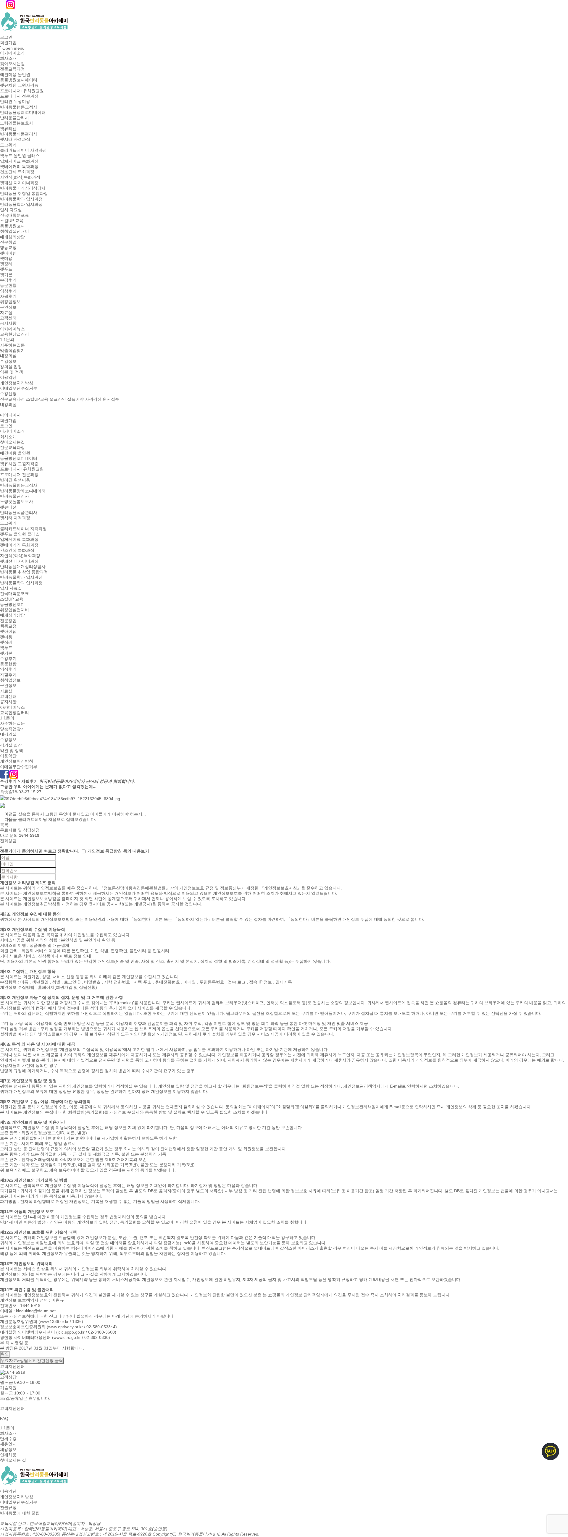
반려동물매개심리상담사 (23, 188)
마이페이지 (10, 415)
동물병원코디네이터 (18, 79)
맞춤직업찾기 (12, 350)
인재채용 (8, 1454)
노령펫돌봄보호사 (16, 123)
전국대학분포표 (14, 215)
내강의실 (8, 356)
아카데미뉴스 (12, 328)
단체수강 (8, 1438)
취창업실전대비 (14, 231)
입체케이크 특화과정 (19, 161)
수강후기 (8, 280)
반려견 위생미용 (15, 101)
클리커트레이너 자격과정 (23, 150)
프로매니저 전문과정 (19, 96)
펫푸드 (6, 269)
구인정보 (8, 307)
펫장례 (6, 263)
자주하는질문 (12, 345)
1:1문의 (7, 339)
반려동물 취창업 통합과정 (24, 193)
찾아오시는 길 (13, 1460)
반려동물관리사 (14, 117)
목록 (4, 824)
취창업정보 (10, 302)
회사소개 (8, 58)
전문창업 (8, 242)
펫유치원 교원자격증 (19, 85)
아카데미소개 (12, 53)
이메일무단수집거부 (18, 388)
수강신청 (8, 393)
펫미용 (6, 258)
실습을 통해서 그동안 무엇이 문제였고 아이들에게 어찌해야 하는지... (82, 814)
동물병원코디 (12, 226)
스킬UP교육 (37, 399)
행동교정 (8, 247)
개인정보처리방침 (16, 383)
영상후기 (8, 291)
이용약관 (8, 377)
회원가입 (8, 43)
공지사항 (8, 323)
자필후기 (8, 296)
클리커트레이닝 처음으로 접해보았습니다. (57, 819)
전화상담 (8, 841)
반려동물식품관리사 (18, 134)
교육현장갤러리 (14, 334)
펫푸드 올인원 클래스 (20, 155)
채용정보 (8, 1449)
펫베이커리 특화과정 (19, 166)
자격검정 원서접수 (102, 399)
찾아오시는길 (12, 63)
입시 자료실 (11, 210)
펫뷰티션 (8, 128)
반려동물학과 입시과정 (21, 199)
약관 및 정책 (11, 372)
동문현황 (8, 285)
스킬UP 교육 (11, 220)
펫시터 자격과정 (15, 139)
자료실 (6, 312)
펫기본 (6, 274)
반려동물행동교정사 (18, 107)
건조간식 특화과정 (17, 171)
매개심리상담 (12, 236)
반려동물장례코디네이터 (23, 112)
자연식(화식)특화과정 (20, 177)
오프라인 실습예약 (66, 399)
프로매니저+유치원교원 (22, 90)
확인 (5, 1354)
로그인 (6, 37)
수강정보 (8, 361)
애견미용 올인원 (15, 74)
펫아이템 (8, 253)
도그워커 (8, 145)
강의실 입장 (11, 366)
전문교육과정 (12, 69)
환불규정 (8, 1507)
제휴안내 (8, 1444)
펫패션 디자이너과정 (19, 182)
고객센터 (8, 318)
